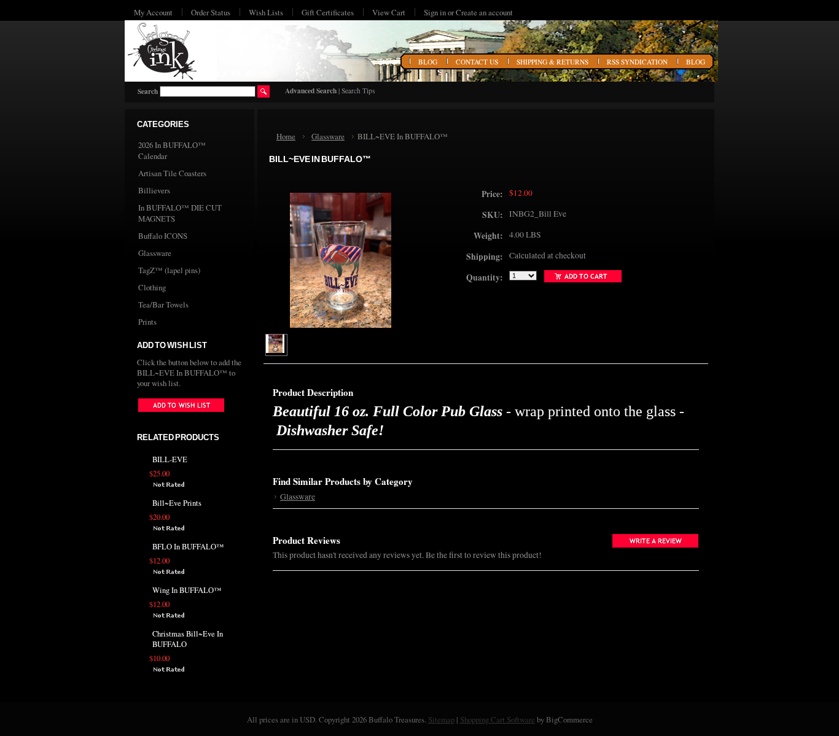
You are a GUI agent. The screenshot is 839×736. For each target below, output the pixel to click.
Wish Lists (266, 12)
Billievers (154, 190)
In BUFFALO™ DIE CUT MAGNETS (180, 213)
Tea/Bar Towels (163, 304)
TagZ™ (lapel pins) (169, 270)
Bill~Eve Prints (176, 503)
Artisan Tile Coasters (172, 173)
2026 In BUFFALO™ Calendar (172, 150)
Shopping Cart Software (497, 719)
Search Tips (358, 90)
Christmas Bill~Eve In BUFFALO (187, 639)
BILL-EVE (169, 459)
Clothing (152, 287)
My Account (153, 12)
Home (285, 136)
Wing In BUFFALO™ (186, 590)
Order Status (210, 12)
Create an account (484, 12)
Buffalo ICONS (162, 235)
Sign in (435, 12)
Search (148, 91)
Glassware (154, 252)
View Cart (388, 12)
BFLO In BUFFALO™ (188, 546)
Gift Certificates (328, 12)
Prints (147, 321)
